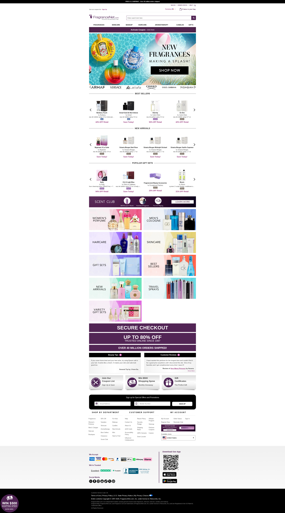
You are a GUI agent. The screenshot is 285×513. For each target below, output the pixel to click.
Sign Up (182, 404)
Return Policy (141, 418)
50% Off (103, 418)
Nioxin (183, 184)
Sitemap (151, 424)
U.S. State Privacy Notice (123, 496)
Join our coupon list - (98, 9)
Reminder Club (178, 422)
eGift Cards (128, 429)
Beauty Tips (113, 355)
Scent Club (104, 439)
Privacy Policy (107, 496)
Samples (103, 422)
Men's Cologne (93, 427)
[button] (194, 87)
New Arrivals (116, 429)
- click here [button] (142, 30)
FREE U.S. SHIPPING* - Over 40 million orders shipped (142, 1)
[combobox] (161, 18)
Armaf (129, 115)
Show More (191, 371)
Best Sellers (105, 432)
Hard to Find (116, 436)
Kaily (103, 184)
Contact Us (128, 422)
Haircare (142, 25)
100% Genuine (142, 433)
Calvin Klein (156, 115)
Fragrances (98, 25)
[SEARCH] (193, 18)
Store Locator (141, 436)
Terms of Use (96, 496)
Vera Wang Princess (178, 368)
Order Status (182, 5)
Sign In (173, 5)
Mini (113, 432)
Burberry (103, 115)
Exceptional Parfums (156, 185)
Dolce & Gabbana (129, 184)
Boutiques (92, 434)
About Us (128, 425)
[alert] (170, 9)
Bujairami (103, 150)
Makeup (129, 25)
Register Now (165, 422)
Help (191, 5)
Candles (115, 425)
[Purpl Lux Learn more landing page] (178, 429)
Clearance (104, 436)
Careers (151, 433)
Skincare (116, 25)
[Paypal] (117, 459)
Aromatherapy (105, 429)
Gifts (191, 25)
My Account (165, 418)
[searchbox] (158, 18)
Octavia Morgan (129, 150)
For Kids (115, 418)
